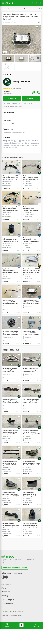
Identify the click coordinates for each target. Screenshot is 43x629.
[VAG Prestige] (39, 266)
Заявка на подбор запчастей (15, 567)
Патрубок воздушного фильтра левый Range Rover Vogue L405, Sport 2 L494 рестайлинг (31, 525)
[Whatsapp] (38, 92)
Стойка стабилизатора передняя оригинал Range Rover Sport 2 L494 (31, 432)
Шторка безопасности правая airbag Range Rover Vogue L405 (30, 369)
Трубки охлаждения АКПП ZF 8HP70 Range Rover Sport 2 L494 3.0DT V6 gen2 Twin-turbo (31, 177)
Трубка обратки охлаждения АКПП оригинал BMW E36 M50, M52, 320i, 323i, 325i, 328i (10, 270)
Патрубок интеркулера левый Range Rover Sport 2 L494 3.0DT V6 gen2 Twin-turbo (31, 401)
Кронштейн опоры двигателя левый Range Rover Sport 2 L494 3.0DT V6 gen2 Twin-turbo (10, 494)
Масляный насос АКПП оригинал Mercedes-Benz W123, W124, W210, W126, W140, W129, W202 (10, 333)
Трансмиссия (18, 9)
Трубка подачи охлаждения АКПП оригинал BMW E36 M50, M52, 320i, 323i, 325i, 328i (31, 239)
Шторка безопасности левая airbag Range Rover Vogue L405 (9, 369)
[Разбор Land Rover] (39, 172)
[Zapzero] (19, 172)
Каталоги (10, 9)
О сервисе (6, 592)
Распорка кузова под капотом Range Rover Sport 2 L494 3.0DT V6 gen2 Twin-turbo (9, 463)
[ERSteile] (39, 204)
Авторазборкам (8, 599)
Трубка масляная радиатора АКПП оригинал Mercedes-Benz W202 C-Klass (31, 208)
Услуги (4, 588)
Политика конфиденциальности (13, 615)
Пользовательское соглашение (12, 612)
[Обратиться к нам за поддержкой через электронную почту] (6, 577)
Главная (4, 9)
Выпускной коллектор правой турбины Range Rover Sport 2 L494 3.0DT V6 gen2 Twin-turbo (10, 401)
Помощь (5, 596)
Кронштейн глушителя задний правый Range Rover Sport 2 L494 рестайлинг (10, 432)
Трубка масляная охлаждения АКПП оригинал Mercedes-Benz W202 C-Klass (10, 301)
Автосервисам (7, 603)
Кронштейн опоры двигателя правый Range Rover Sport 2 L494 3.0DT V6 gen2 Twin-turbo (31, 463)
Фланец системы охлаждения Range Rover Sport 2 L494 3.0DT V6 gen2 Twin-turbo (10, 525)
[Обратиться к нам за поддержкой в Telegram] (3, 577)
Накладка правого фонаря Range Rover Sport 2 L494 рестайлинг (31, 494)
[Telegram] (34, 92)
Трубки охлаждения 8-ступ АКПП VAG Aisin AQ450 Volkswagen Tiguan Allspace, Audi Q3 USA (11, 208)
